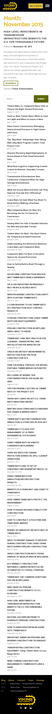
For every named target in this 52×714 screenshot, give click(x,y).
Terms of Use (15, 687)
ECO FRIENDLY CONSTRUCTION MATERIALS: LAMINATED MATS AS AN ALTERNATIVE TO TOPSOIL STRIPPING (25, 566)
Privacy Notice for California (32, 684)
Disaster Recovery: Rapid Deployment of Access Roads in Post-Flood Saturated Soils (27, 156)
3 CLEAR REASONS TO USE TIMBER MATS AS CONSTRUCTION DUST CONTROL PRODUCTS (26, 307)
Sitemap (40, 680)
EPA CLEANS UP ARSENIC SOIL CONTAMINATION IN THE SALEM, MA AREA (25, 378)
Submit (41, 99)
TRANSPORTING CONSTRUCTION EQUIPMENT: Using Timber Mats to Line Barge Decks (26, 650)
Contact (21, 680)
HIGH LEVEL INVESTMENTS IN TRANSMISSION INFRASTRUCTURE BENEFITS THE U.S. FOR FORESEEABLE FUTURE (25, 37)
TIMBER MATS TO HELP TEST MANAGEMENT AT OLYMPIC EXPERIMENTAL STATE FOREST (21, 432)
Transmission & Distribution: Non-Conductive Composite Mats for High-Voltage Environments (26, 179)
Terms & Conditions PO (18, 691)
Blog (3, 680)
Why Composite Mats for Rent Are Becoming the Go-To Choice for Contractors (24, 213)
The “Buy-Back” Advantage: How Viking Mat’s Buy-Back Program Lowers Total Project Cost (26, 142)
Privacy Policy (15, 684)
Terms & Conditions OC (31, 687)
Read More (11, 83)
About (11, 680)
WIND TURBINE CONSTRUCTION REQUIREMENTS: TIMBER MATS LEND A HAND (25, 664)
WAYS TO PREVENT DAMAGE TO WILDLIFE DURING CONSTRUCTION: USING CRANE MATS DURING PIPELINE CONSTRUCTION (27, 543)
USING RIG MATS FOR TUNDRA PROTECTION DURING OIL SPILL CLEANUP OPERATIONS (27, 455)
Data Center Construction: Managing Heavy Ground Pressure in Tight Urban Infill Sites (26, 129)
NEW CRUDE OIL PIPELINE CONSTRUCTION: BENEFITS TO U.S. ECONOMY (24, 590)
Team (30, 680)
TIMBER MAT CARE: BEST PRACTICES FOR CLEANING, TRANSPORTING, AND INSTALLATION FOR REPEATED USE (26, 341)
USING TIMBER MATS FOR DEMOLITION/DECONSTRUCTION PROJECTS (23, 479)
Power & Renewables (22, 88)
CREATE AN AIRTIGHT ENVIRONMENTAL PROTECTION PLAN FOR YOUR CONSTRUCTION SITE (26, 354)
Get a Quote (36, 6)
